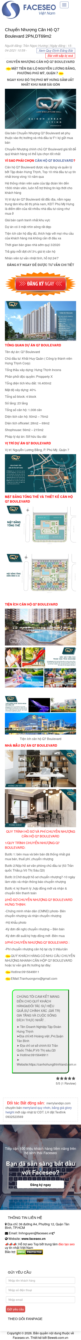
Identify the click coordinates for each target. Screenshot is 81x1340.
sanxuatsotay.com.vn (19, 1264)
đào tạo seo (66, 1244)
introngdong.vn (15, 1258)
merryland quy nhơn (36, 1107)
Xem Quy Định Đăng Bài (56, 50)
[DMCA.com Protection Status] (30, 1251)
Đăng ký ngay (40, 1184)
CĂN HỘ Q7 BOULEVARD (54, 160)
